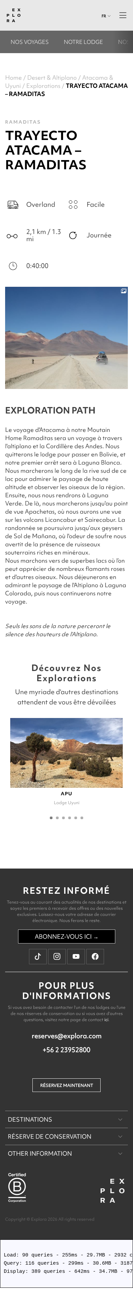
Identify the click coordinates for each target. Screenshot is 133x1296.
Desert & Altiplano (52, 77)
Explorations (43, 86)
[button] (51, 817)
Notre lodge (83, 42)
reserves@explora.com (67, 1035)
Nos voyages (30, 42)
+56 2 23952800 (66, 1049)
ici (106, 1019)
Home (13, 77)
